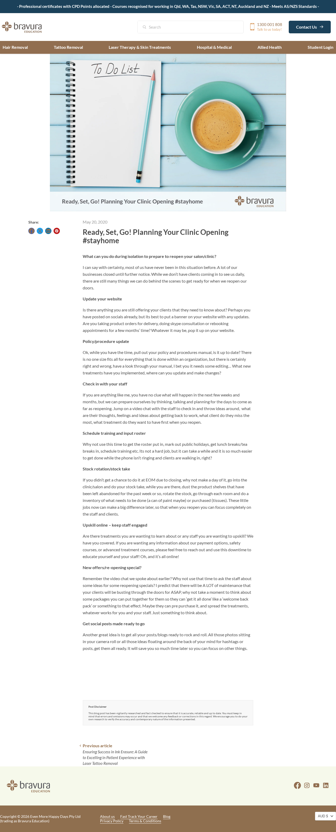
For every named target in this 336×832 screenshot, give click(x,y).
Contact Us (307, 26)
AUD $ (323, 816)
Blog (166, 816)
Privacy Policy (111, 821)
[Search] (147, 27)
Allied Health (270, 47)
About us (107, 816)
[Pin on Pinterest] (57, 231)
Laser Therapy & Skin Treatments (140, 47)
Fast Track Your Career (139, 816)
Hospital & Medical (214, 47)
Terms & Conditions (145, 821)
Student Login (320, 47)
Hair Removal (15, 47)
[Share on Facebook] (31, 231)
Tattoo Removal (68, 47)
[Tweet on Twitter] (40, 231)
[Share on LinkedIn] (48, 231)
